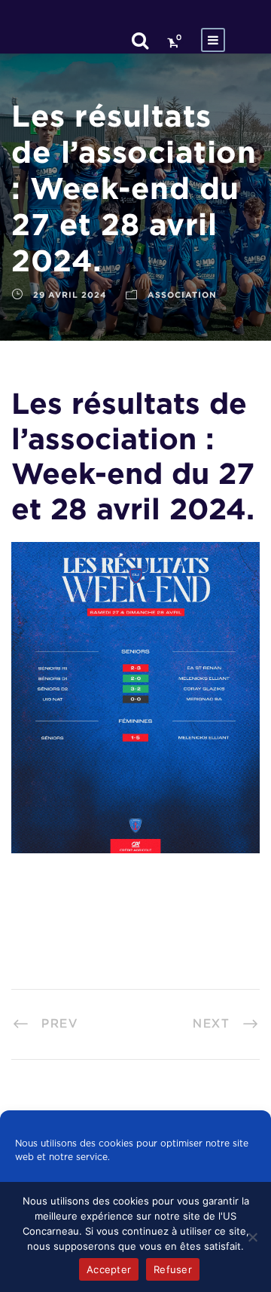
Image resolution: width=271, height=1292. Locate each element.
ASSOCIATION (182, 294)
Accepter (109, 1269)
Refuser (173, 1269)
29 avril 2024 (70, 294)
